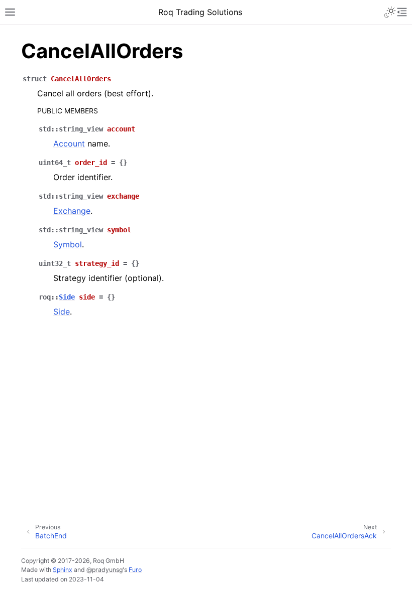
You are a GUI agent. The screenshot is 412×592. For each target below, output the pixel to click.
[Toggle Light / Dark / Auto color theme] (390, 12)
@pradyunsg (104, 569)
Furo (135, 569)
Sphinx (62, 569)
